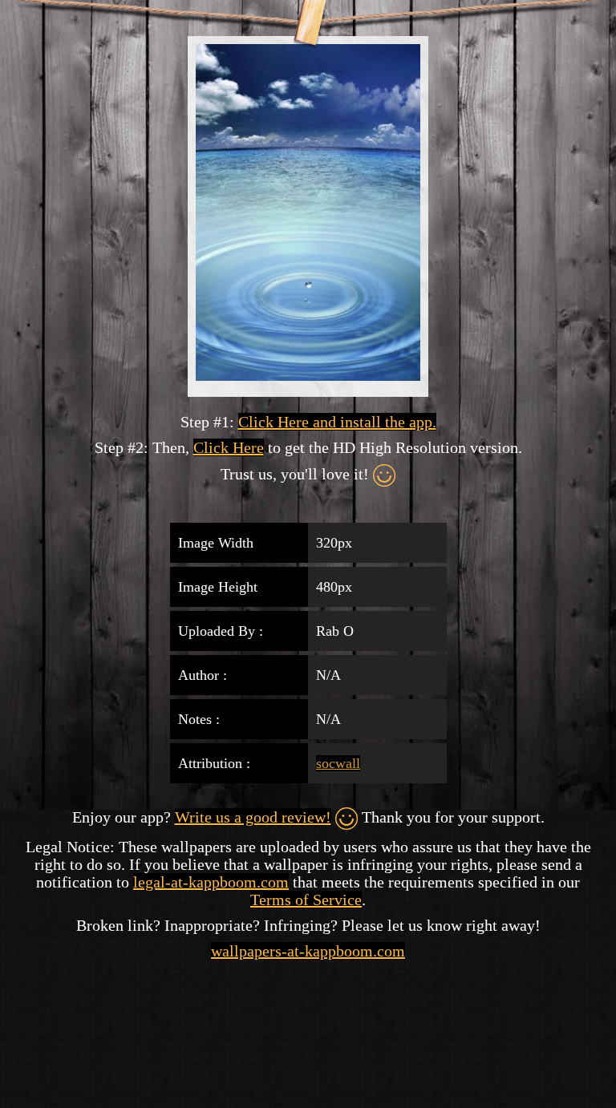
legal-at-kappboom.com (211, 882)
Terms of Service (306, 899)
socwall (338, 763)
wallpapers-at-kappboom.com (308, 951)
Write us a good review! (253, 817)
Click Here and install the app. (337, 422)
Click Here (228, 447)
